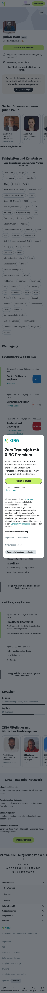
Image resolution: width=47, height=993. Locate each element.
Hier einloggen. (11, 490)
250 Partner (28, 499)
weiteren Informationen (20, 524)
